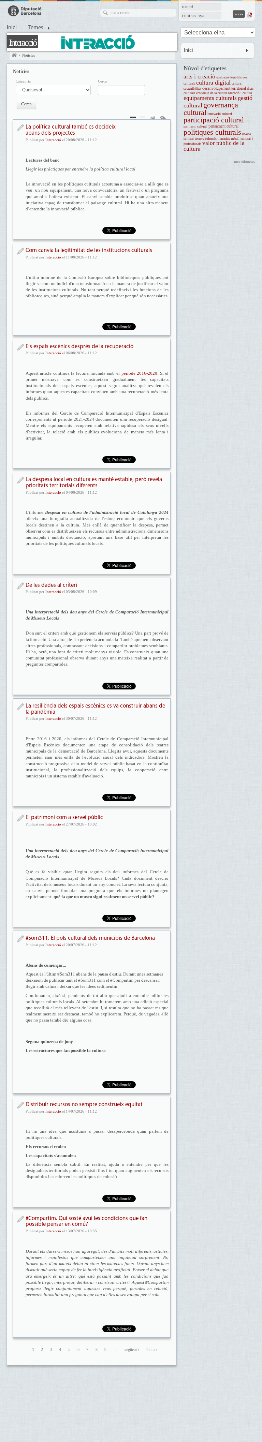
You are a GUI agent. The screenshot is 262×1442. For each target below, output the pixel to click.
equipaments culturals (210, 98)
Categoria (23, 81)
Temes (35, 28)
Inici (12, 28)
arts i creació (199, 76)
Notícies (28, 55)
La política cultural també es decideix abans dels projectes (71, 130)
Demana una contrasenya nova (249, 15)
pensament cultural (223, 126)
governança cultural (211, 109)
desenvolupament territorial (224, 88)
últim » (152, 1350)
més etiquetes (244, 161)
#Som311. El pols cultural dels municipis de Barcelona (90, 938)
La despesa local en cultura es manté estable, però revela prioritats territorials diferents (94, 483)
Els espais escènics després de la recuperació (79, 347)
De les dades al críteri (51, 585)
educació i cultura (240, 93)
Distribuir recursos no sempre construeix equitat (84, 1104)
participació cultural (214, 120)
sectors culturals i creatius (212, 138)
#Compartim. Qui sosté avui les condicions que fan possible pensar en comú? (86, 1222)
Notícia (20, 127)
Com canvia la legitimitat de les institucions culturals (89, 250)
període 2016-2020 (139, 373)
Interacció (23, 42)
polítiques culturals (212, 132)
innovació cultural (219, 114)
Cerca (102, 81)
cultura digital (213, 82)
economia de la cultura (211, 93)
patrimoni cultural (195, 126)
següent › (132, 1350)
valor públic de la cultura (214, 146)
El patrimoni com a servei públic (64, 817)
